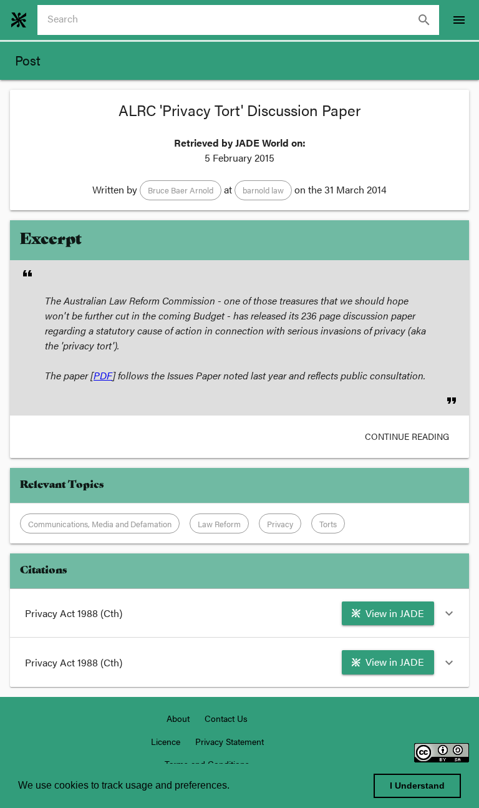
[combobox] (243, 20)
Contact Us (226, 718)
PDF (103, 375)
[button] (180, 190)
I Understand (417, 786)
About (178, 718)
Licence (165, 741)
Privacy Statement (229, 741)
